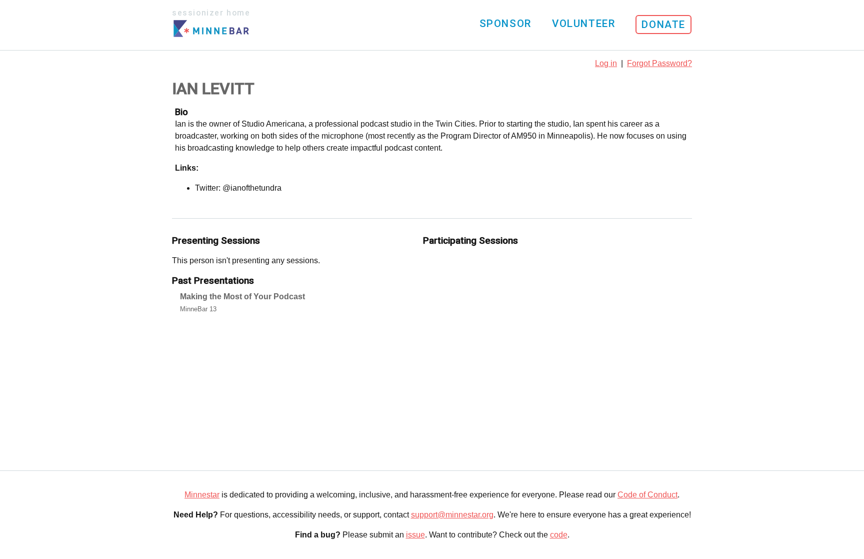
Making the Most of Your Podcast (242, 296)
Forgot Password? (659, 63)
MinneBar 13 (198, 309)
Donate (664, 25)
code (559, 534)
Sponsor (506, 24)
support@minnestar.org (452, 514)
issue (415, 534)
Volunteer (583, 24)
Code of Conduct (648, 494)
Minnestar (202, 494)
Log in (606, 63)
